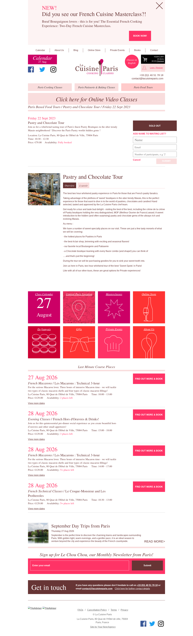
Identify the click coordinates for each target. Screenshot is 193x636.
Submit (166, 161)
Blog (75, 50)
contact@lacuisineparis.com (147, 78)
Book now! (140, 36)
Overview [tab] (69, 185)
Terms (114, 610)
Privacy (124, 610)
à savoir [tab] (83, 185)
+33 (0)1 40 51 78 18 (151, 75)
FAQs (80, 610)
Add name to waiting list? (149, 134)
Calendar (40, 50)
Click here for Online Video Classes (96, 99)
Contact (154, 50)
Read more (153, 541)
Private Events (117, 50)
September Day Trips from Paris (80, 526)
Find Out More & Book (149, 379)
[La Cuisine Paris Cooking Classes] (96, 67)
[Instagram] (53, 69)
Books (137, 50)
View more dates (36, 403)
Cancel (136, 160)
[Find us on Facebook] (31, 69)
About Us (59, 50)
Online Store (94, 50)
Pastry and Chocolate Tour (82, 106)
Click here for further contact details (132, 588)
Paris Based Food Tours (44, 106)
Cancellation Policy (97, 610)
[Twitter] (42, 69)
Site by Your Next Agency (103, 627)
